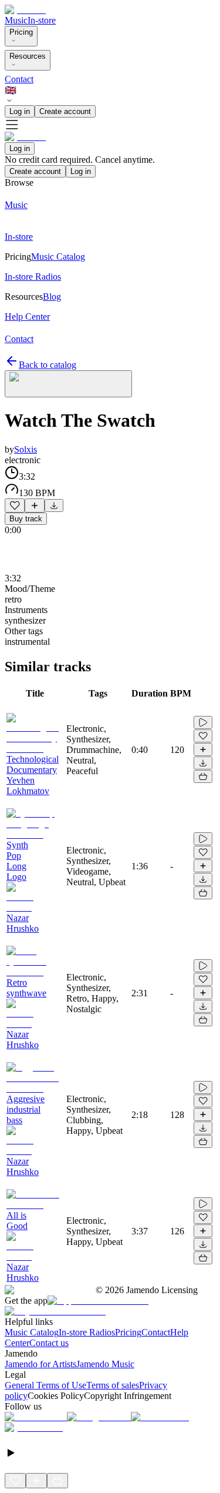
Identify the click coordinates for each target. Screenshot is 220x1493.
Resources (27, 56)
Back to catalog (47, 365)
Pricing (21, 32)
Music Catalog (32, 1332)
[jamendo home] (25, 10)
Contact (19, 79)
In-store (42, 20)
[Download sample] (54, 505)
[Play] (68, 383)
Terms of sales (112, 1385)
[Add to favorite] (15, 505)
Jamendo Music (105, 1364)
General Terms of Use (45, 1385)
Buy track (25, 518)
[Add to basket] (203, 776)
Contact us (49, 1343)
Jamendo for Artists (40, 1364)
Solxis (25, 449)
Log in (19, 111)
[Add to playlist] (35, 505)
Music (16, 20)
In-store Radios (87, 1332)
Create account (65, 111)
